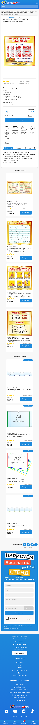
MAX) (24, 649)
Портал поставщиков (19, 676)
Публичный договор (19, 670)
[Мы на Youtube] (15, 711)
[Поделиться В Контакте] (24, 544)
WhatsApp (20, 649)
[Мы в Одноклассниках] (6, 711)
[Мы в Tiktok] (32, 711)
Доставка (19, 684)
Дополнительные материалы (19, 692)
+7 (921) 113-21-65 (20, 647)
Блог (19, 673)
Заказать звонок (9, 83)
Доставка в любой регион (23, 133)
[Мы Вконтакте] (23, 711)
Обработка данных (19, 700)
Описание (8, 148)
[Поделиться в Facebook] (28, 544)
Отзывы (18, 148)
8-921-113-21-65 (19, 644)
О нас (19, 665)
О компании (20, 658)
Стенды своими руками (19, 690)
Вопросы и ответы (19, 698)
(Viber (14, 649)
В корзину (25, 212)
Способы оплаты (19, 687)
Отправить (19, 613)
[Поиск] (36, 7)
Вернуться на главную (31, 547)
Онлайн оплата (32, 133)
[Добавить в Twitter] (32, 544)
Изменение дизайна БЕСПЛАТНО (7, 133)
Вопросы (28, 148)
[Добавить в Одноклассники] (36, 544)
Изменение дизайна (19, 695)
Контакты (19, 662)
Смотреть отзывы (25, 81)
